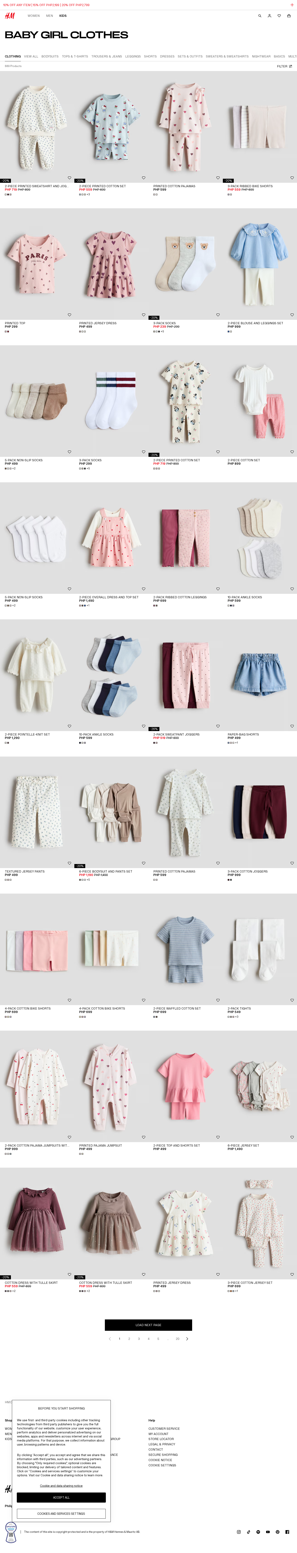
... (168, 1338)
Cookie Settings (162, 1465)
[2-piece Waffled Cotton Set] (185, 949)
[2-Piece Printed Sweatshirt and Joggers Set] (37, 127)
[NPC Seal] (11, 1532)
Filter (282, 66)
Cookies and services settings (61, 1513)
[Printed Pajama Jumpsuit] (111, 1086)
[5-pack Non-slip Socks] (37, 401)
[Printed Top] (37, 264)
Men (49, 15)
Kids (62, 15)
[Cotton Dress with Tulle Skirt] (37, 1223)
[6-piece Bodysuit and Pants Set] (111, 812)
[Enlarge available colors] (8, 194)
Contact (155, 1449)
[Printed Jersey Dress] (111, 264)
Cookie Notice (160, 1460)
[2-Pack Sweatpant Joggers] (185, 675)
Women (34, 15)
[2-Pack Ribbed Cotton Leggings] (185, 538)
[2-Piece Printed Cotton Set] (111, 127)
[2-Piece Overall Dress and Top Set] (111, 538)
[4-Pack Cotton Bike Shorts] (37, 949)
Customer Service (164, 1428)
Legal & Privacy (161, 1444)
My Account (158, 1434)
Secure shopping (163, 1454)
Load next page (148, 1325)
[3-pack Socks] (185, 264)
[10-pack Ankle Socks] (111, 675)
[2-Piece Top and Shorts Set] (185, 1086)
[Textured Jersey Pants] (37, 812)
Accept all (61, 1497)
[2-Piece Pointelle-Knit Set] (37, 675)
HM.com (11, 1402)
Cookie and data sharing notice (61, 1485)
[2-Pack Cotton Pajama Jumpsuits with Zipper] (37, 1086)
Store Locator (161, 1439)
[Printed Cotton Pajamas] (185, 127)
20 (177, 1338)
